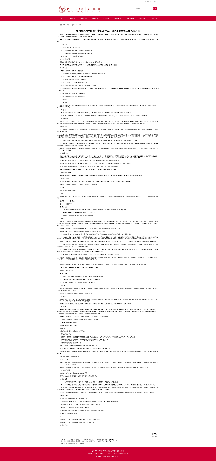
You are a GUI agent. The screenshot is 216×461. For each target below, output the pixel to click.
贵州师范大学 (148, 1)
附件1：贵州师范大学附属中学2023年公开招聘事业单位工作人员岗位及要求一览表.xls (86, 440)
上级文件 (71, 19)
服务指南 (142, 19)
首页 (62, 19)
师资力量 (117, 19)
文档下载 (154, 19)
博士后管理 (130, 19)
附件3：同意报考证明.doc (71, 443)
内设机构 (94, 19)
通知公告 (83, 19)
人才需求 (106, 19)
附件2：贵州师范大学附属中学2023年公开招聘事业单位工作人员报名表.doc (84, 441)
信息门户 (155, 1)
